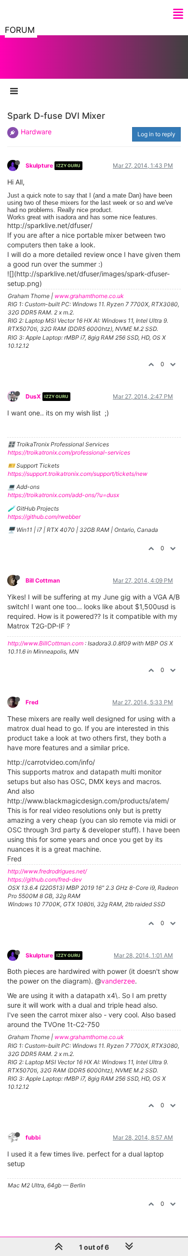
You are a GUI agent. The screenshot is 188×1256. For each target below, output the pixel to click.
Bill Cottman (43, 580)
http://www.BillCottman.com (45, 643)
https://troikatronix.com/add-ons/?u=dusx (63, 495)
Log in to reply (156, 134)
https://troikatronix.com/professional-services (69, 452)
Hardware (36, 132)
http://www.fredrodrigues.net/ (47, 871)
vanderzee (118, 981)
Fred (32, 702)
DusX (33, 396)
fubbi (33, 1137)
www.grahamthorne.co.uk (89, 296)
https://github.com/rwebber (44, 516)
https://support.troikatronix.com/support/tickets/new (78, 473)
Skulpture (39, 165)
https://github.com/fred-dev (45, 879)
